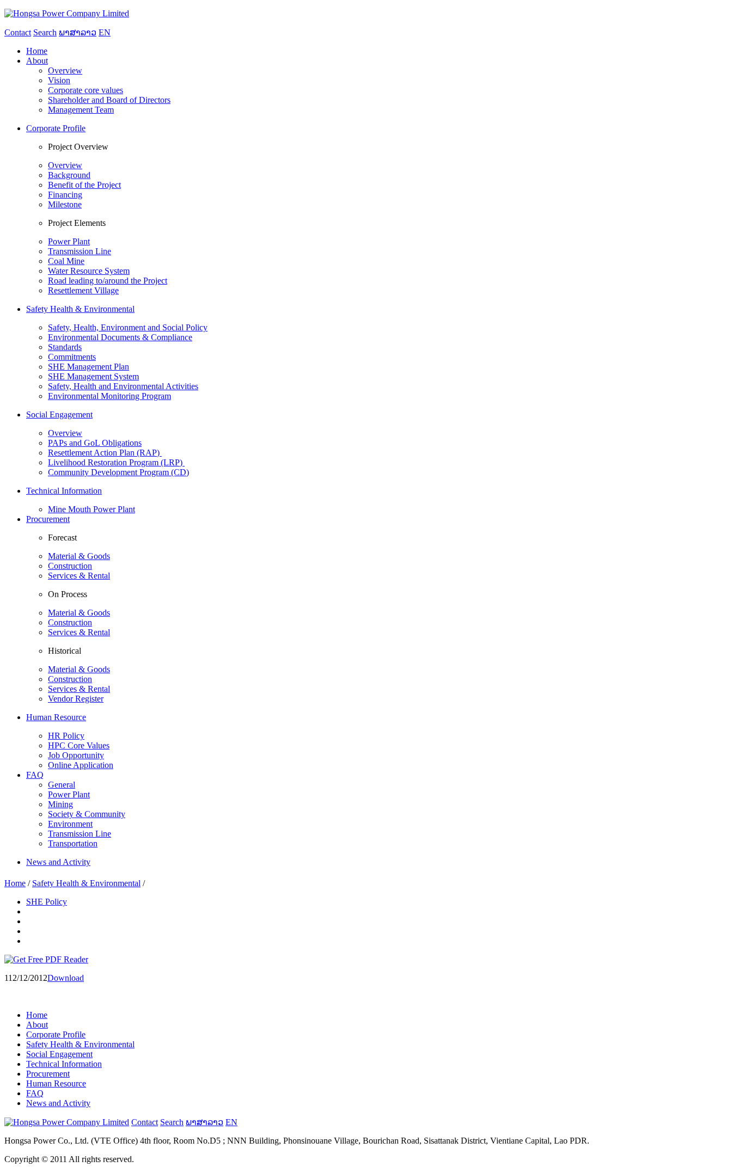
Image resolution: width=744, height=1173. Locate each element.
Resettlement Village (83, 290)
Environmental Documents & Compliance (120, 337)
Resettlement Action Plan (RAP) (105, 452)
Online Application (80, 765)
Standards (65, 347)
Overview (65, 70)
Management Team (81, 109)
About (37, 1024)
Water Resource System (89, 270)
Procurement (48, 1073)
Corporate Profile (56, 1034)
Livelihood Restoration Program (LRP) (116, 462)
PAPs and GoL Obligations (95, 442)
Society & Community (86, 814)
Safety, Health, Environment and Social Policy (128, 327)
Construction (70, 565)
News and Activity (58, 1103)
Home (15, 883)
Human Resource (56, 1083)
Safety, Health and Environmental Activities (123, 386)
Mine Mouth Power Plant (91, 509)
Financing (65, 194)
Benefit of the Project (84, 184)
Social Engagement (59, 1054)
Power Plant (69, 241)
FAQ (35, 1093)
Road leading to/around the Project (107, 280)
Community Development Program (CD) (118, 472)
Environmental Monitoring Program (109, 396)
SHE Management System (93, 376)
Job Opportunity (76, 755)
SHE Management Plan (88, 366)
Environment (70, 823)
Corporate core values (85, 90)
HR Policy (66, 735)
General (61, 784)
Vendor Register (75, 698)
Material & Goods (79, 556)
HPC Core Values (78, 745)
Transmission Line (79, 251)
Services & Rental (79, 575)
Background (69, 175)
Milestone (65, 204)
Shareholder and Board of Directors (109, 100)
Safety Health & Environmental (86, 883)
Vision (59, 80)
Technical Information (64, 1063)
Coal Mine (66, 261)
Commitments (72, 356)
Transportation (72, 843)
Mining (60, 804)
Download (65, 977)
